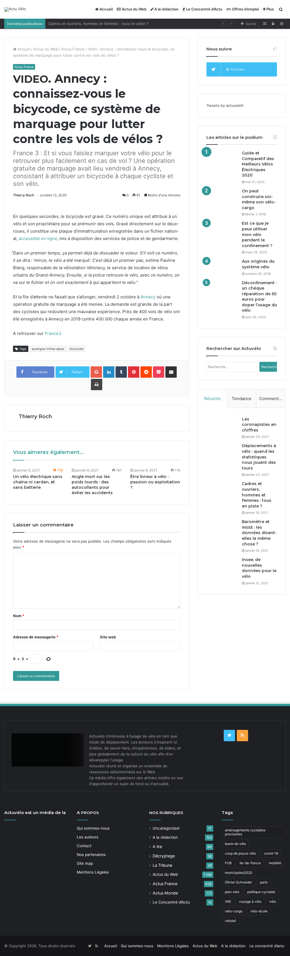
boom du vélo (235, 844)
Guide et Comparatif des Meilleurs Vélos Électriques (258, 164)
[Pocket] (158, 372)
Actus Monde (165, 893)
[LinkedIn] (108, 372)
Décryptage (164, 855)
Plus (270, 9)
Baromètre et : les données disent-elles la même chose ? (259, 532)
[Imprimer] (96, 384)
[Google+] (96, 372)
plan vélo (232, 892)
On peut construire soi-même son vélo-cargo (259, 199)
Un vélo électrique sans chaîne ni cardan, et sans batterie (37, 482)
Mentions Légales (93, 872)
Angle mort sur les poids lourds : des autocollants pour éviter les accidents (92, 484)
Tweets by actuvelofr (225, 105)
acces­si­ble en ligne (38, 238)
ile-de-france (250, 863)
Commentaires (272, 398)
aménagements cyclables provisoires (245, 832)
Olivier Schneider (238, 882)
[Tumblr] (121, 372)
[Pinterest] (133, 372)
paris (264, 882)
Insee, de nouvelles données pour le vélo (259, 568)
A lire (157, 846)
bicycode (76, 349)
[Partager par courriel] (171, 372)
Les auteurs (87, 837)
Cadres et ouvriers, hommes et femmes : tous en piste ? (98, 23)
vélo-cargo (233, 911)
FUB (228, 863)
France (53, 333)
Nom (18, 615)
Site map (85, 863)
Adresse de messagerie (35, 637)
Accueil (106, 9)
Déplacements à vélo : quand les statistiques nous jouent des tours (259, 456)
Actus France (73, 49)
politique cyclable (261, 892)
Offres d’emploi (245, 9)
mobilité (275, 863)
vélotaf (230, 921)
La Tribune (162, 865)
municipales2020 (238, 872)
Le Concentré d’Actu (203, 9)
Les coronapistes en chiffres (259, 425)
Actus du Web (133, 9)
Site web (108, 637)
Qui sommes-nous (93, 828)
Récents (212, 398)
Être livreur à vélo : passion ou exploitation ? (155, 482)
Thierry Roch (23, 195)
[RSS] (242, 735)
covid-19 (271, 853)
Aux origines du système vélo (258, 264)
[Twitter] (229, 735)
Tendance (241, 398)
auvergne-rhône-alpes (48, 349)
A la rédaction (165, 9)
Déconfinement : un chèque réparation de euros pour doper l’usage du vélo (259, 296)
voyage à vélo (250, 901)
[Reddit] (146, 372)
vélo (272, 901)
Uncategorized (166, 828)
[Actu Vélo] (15, 9)
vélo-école (259, 911)
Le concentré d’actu (267, 946)
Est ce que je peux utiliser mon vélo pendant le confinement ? (257, 234)
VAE (228, 901)
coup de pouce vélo (240, 853)
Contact (84, 846)
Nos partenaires (91, 854)
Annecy (147, 296)
